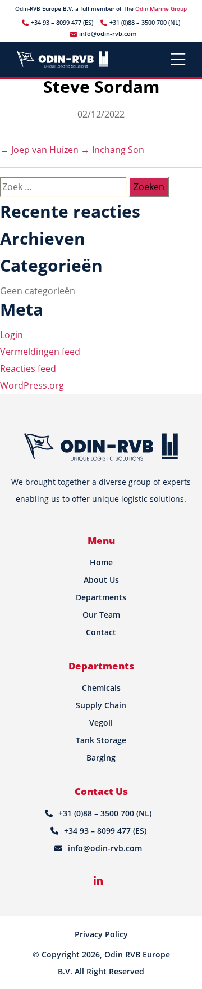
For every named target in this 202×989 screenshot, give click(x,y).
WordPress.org (32, 385)
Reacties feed (28, 368)
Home (101, 562)
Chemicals (101, 687)
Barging (101, 757)
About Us (101, 579)
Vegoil (101, 722)
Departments (101, 597)
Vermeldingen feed (40, 351)
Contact (101, 632)
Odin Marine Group (161, 8)
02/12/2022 (101, 114)
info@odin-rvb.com (108, 33)
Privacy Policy (101, 934)
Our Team (101, 614)
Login (11, 335)
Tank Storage (101, 740)
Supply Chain (101, 705)
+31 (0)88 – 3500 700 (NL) (144, 22)
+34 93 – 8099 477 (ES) (62, 22)
